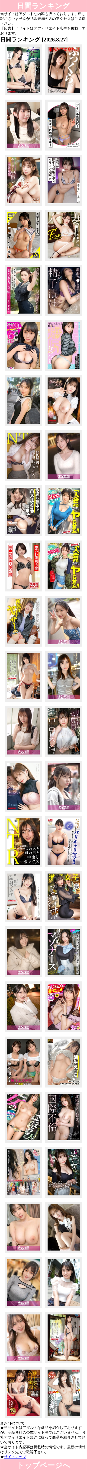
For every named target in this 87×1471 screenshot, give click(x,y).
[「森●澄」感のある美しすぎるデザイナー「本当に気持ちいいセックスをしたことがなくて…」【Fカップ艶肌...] (64, 261)
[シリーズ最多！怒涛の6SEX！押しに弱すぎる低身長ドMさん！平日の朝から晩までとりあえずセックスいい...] (23, 371)
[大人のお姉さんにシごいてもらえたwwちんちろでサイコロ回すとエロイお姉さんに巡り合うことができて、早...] (23, 1253)
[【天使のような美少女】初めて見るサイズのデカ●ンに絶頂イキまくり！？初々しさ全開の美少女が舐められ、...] (23, 426)
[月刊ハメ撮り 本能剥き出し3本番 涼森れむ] (64, 1418)
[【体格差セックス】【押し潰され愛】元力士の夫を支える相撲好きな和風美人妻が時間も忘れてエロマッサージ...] (23, 316)
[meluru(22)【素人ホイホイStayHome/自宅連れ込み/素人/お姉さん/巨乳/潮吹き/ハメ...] (64, 150)
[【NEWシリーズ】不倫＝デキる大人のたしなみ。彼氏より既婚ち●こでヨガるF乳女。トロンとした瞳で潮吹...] (64, 1198)
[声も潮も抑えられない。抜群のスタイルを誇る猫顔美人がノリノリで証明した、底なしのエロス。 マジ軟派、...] (23, 1363)
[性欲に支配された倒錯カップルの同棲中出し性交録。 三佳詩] (23, 702)
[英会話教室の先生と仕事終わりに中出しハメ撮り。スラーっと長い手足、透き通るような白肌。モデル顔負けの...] (64, 1142)
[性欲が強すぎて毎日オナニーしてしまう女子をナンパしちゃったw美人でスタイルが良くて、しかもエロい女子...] (64, 702)
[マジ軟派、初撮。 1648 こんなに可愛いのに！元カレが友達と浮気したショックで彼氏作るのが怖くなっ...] (23, 757)
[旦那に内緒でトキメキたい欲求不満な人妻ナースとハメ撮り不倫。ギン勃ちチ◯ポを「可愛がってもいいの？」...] (64, 977)
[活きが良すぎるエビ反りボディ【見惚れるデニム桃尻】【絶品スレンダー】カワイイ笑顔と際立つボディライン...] (64, 591)
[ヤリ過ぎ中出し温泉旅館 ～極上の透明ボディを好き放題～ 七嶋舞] (23, 205)
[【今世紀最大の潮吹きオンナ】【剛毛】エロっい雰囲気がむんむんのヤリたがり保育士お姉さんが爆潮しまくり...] (64, 205)
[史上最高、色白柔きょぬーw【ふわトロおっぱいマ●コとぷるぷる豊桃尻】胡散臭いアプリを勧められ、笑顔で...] (64, 536)
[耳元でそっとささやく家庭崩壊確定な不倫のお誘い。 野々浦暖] (23, 812)
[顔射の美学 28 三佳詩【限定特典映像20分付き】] (23, 922)
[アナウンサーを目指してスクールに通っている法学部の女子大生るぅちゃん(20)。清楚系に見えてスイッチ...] (23, 646)
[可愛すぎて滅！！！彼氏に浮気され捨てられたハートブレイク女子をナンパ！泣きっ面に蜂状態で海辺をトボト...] (23, 977)
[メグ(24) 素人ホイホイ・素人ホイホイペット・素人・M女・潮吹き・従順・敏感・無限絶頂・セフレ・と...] (23, 261)
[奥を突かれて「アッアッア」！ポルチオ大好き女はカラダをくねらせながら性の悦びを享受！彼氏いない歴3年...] (23, 1032)
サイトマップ (15, 1457)
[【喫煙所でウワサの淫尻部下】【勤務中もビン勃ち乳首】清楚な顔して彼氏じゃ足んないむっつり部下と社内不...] (64, 757)
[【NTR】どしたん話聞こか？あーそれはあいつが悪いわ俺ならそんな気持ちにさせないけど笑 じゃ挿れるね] (23, 481)
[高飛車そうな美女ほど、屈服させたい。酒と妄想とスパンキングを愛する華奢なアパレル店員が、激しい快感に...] (64, 1253)
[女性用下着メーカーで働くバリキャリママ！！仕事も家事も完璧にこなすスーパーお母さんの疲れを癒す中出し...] (64, 867)
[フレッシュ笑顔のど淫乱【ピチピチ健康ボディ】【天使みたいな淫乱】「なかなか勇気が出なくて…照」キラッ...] (23, 1142)
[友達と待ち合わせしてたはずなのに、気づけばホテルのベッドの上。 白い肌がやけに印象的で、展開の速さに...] (64, 481)
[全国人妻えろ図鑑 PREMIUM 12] (23, 1198)
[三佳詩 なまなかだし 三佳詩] (23, 1418)
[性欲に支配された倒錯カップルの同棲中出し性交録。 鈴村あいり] (64, 1363)
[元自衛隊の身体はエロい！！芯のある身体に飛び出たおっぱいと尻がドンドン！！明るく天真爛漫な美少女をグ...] (64, 812)
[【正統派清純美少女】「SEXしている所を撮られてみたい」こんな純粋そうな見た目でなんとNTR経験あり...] (64, 1308)
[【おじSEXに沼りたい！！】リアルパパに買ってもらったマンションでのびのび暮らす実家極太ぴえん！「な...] (64, 1032)
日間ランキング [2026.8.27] (43, 7)
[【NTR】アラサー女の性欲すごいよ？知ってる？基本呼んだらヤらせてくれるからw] (23, 867)
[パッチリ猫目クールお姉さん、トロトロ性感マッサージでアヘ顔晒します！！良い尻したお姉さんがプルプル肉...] (64, 646)
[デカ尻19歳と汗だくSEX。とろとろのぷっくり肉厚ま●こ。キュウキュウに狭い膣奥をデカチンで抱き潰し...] (64, 371)
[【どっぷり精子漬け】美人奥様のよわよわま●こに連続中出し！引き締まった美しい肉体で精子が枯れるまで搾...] (64, 316)
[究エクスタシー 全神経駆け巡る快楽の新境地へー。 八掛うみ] (23, 95)
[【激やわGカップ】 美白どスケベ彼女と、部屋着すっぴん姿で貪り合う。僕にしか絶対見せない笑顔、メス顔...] (23, 536)
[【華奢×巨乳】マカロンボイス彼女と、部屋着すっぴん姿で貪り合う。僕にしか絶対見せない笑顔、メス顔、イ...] (64, 1087)
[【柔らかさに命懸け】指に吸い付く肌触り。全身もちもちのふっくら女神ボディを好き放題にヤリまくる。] (64, 95)
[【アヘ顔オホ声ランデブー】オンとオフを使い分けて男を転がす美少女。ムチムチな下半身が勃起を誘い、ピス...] (64, 922)
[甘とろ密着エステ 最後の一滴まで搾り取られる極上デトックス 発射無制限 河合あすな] (64, 426)
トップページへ (43, 1465)
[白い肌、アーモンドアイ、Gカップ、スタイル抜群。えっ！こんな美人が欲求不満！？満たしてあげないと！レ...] (23, 1308)
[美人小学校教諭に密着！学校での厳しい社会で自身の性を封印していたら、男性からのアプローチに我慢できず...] (23, 150)
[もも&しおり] (23, 1087)
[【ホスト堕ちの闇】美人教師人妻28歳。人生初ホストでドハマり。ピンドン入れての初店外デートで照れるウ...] (23, 591)
